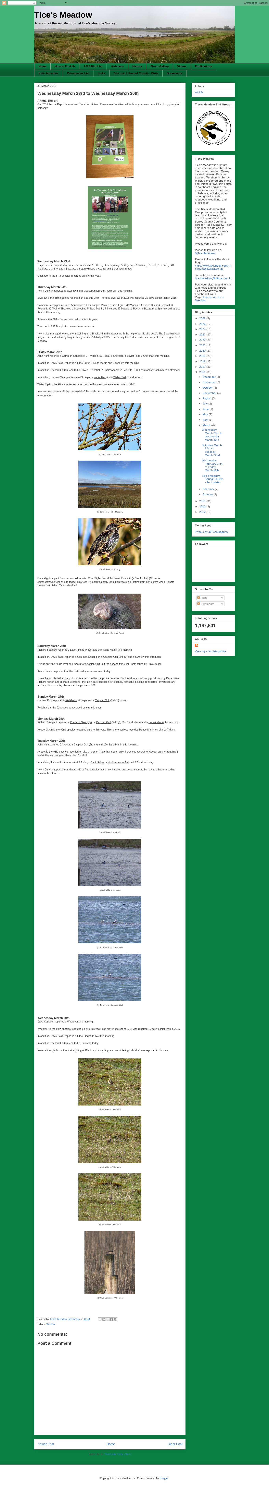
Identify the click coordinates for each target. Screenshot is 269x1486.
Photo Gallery (159, 66)
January (208, 494)
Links (101, 73)
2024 (202, 329)
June (206, 409)
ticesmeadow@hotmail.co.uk (213, 278)
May (206, 414)
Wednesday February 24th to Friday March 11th (212, 465)
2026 (202, 318)
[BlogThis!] (104, 1319)
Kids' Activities (48, 73)
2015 (202, 501)
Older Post (175, 1444)
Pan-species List (78, 73)
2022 (202, 339)
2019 (202, 355)
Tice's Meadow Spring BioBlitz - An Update (212, 479)
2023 (202, 334)
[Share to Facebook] (111, 1319)
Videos (181, 66)
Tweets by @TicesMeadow (211, 531)
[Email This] (100, 1319)
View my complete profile (210, 651)
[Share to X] (107, 1319)
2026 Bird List (93, 66)
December (209, 376)
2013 (202, 506)
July (205, 403)
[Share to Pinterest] (115, 1319)
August (207, 398)
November (209, 382)
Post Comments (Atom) (117, 1454)
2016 (202, 372)
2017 (202, 366)
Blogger (164, 1478)
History (137, 66)
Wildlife (50, 1324)
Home (42, 66)
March (207, 425)
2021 (202, 345)
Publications (203, 66)
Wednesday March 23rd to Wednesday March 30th (212, 434)
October (208, 387)
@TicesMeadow (205, 253)
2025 (202, 323)
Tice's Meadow (63, 14)
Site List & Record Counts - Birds (136, 73)
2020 (202, 350)
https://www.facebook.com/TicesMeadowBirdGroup (212, 267)
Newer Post (45, 1444)
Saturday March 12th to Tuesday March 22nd (212, 449)
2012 (202, 511)
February (209, 488)
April (206, 419)
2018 (202, 361)
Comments (207, 603)
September (210, 392)
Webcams (117, 66)
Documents (174, 73)
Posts (203, 597)
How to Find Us (65, 66)
